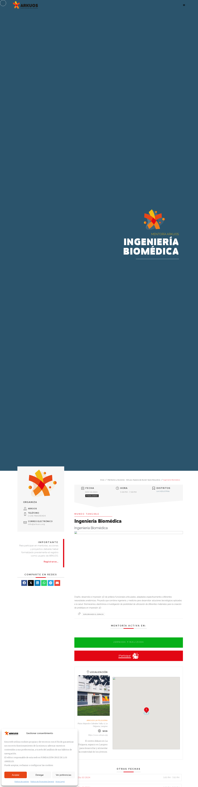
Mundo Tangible (87, 514)
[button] (24, 583)
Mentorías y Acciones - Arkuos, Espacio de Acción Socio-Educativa (134, 480)
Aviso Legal (60, 781)
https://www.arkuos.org (98, 735)
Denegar (40, 775)
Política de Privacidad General (42, 781)
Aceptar (15, 775)
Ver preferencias (63, 775)
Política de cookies (21, 781)
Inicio (102, 480)
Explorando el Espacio (93, 614)
